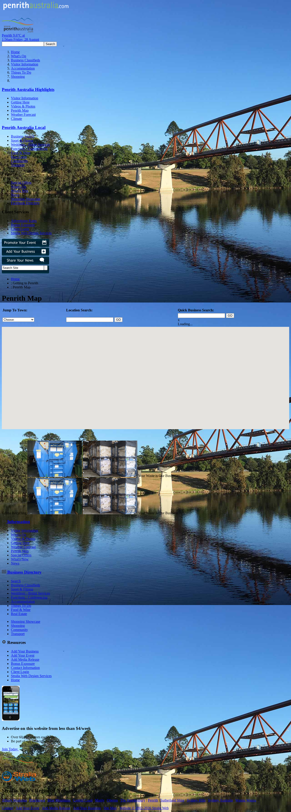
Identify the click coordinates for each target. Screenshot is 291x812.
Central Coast (83, 800)
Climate (16, 119)
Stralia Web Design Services (31, 233)
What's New (20, 191)
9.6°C (20, 37)
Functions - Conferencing (29, 149)
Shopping (18, 76)
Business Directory (24, 572)
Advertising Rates (24, 221)
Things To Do (21, 72)
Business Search (22, 136)
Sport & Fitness (22, 140)
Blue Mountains (59, 800)
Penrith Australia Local (23, 127)
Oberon (112, 800)
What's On (18, 56)
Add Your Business (25, 651)
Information (18, 521)
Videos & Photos (23, 106)
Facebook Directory (25, 203)
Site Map (110, 808)
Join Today (10, 749)
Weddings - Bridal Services (30, 144)
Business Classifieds (25, 60)
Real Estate (19, 157)
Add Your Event (22, 655)
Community (19, 161)
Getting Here (20, 102)
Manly (99, 800)
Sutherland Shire (172, 800)
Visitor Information (24, 64)
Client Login (20, 229)
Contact (7, 808)
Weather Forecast (23, 114)
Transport (18, 165)
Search (16, 581)
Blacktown (37, 800)
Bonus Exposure (23, 225)
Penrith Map (20, 110)
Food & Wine (20, 153)
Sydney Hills (196, 800)
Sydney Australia (220, 800)
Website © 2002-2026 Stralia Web (144, 808)
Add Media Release (25, 659)
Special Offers (21, 182)
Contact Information (25, 668)
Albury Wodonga (14, 800)
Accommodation (23, 68)
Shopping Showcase (25, 199)
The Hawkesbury (132, 800)
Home (15, 52)
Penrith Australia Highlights (28, 89)
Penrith (153, 800)
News (15, 195)
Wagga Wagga (245, 800)
